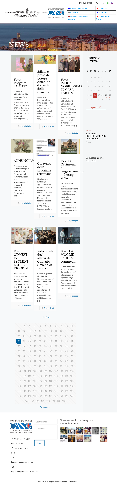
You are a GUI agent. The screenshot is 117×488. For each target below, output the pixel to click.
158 (35, 396)
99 (72, 366)
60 (40, 351)
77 (72, 356)
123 (24, 381)
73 (51, 356)
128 (50, 381)
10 (66, 326)
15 (35, 331)
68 (24, 356)
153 (66, 391)
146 (29, 391)
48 (35, 346)
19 (56, 331)
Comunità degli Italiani (78, 8)
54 (66, 346)
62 (51, 351)
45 (19, 346)
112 (24, 376)
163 (61, 396)
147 (35, 391)
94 (45, 366)
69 (29, 356)
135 (29, 386)
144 (19, 391)
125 (35, 381)
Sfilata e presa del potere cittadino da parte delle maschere (44, 82)
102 (29, 371)
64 (61, 351)
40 (51, 341)
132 (71, 381)
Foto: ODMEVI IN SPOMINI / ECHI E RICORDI (22, 260)
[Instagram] (65, 432)
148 (40, 391)
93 (40, 366)
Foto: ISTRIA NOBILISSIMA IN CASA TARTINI (71, 86)
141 (61, 386)
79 (24, 361)
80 (29, 361)
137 (40, 386)
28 (45, 336)
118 (56, 376)
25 (29, 336)
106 (50, 371)
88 (72, 361)
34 (19, 341)
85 (56, 361)
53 (61, 346)
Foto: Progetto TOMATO (21, 83)
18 (51, 331)
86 (61, 361)
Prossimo (44, 407)
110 (71, 371)
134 (24, 386)
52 (56, 346)
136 (35, 386)
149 (45, 391)
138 (45, 386)
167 (32, 401)
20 (61, 331)
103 (35, 371)
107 (56, 371)
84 (51, 361)
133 (19, 386)
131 (66, 381)
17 (45, 331)
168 (37, 401)
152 (61, 391)
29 (51, 336)
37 (35, 341)
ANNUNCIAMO (25, 160)
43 (66, 341)
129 (56, 381)
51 (51, 346)
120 (66, 376)
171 (53, 401)
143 (71, 386)
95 (51, 366)
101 (24, 371)
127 (45, 381)
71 (40, 356)
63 (56, 351)
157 (29, 396)
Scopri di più (26, 126)
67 (19, 356)
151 (56, 391)
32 (66, 336)
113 (29, 376)
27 (40, 336)
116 (45, 376)
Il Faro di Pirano (104, 12)
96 (56, 366)
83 (45, 361)
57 (24, 351)
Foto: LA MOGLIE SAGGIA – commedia (68, 256)
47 (29, 346)
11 (72, 326)
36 (29, 341)
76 (66, 356)
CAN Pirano (103, 8)
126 (40, 381)
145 (24, 391)
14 (29, 331)
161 (50, 396)
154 (71, 391)
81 (35, 361)
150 (50, 391)
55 (72, 346)
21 (66, 331)
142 (66, 386)
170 (48, 401)
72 (45, 356)
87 (66, 361)
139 (50, 386)
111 (19, 376)
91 (29, 366)
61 (45, 351)
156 (24, 396)
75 (61, 356)
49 (40, 346)
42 (61, 341)
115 (40, 376)
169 (42, 401)
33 (72, 336)
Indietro (46, 317)
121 (71, 376)
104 (40, 371)
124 (29, 381)
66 (72, 351)
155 (19, 396)
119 (61, 376)
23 (19, 336)
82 (40, 361)
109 (66, 371)
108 (61, 371)
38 (40, 341)
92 (35, 366)
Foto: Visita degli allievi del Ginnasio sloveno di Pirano (45, 260)
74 (56, 356)
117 (50, 376)
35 (24, 341)
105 (45, 371)
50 (45, 346)
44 (72, 341)
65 (66, 351)
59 (35, 351)
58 (29, 351)
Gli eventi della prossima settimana (44, 169)
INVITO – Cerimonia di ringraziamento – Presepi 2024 (72, 169)
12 (19, 331)
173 (63, 401)
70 (35, 356)
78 (19, 361)
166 (27, 401)
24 (24, 336)
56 (19, 351)
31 (61, 336)
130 (61, 381)
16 (40, 331)
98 (66, 366)
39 (45, 341)
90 (24, 366)
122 (19, 381)
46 (24, 346)
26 (35, 336)
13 (24, 331)
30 (56, 336)
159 (40, 396)
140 (56, 386)
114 (35, 376)
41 (56, 341)
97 (61, 366)
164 (66, 396)
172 (58, 401)
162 (56, 396)
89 (19, 366)
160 (45, 396)
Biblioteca (74, 12)
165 (71, 396)
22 (72, 331)
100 (19, 371)
